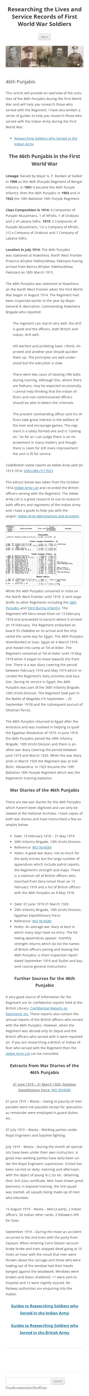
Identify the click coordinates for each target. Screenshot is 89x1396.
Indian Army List (26, 487)
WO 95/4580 (42, 921)
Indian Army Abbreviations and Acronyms (48, 516)
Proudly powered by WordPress (26, 1387)
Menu (44, 37)
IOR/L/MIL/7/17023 (38, 470)
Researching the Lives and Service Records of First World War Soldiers (45, 17)
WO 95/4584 (42, 847)
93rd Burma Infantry (44, 608)
